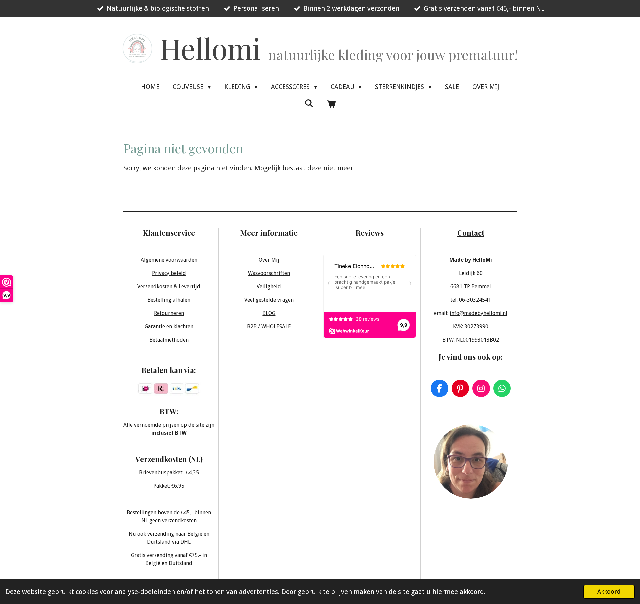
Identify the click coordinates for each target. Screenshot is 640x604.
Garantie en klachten (169, 326)
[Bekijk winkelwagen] (331, 104)
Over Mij (269, 260)
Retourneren (169, 313)
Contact (470, 232)
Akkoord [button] (609, 591)
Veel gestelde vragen (269, 300)
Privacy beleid (169, 273)
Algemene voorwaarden (169, 260)
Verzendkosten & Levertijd (168, 286)
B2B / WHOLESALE (269, 326)
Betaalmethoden (169, 340)
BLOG (268, 313)
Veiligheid (269, 286)
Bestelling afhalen (168, 300)
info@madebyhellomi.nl (478, 313)
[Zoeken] (308, 103)
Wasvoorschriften (269, 273)
